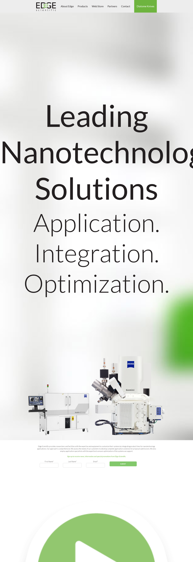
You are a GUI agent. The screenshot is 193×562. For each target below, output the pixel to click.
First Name (49, 461)
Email (95, 461)
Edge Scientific (46, 6)
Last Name (72, 461)
